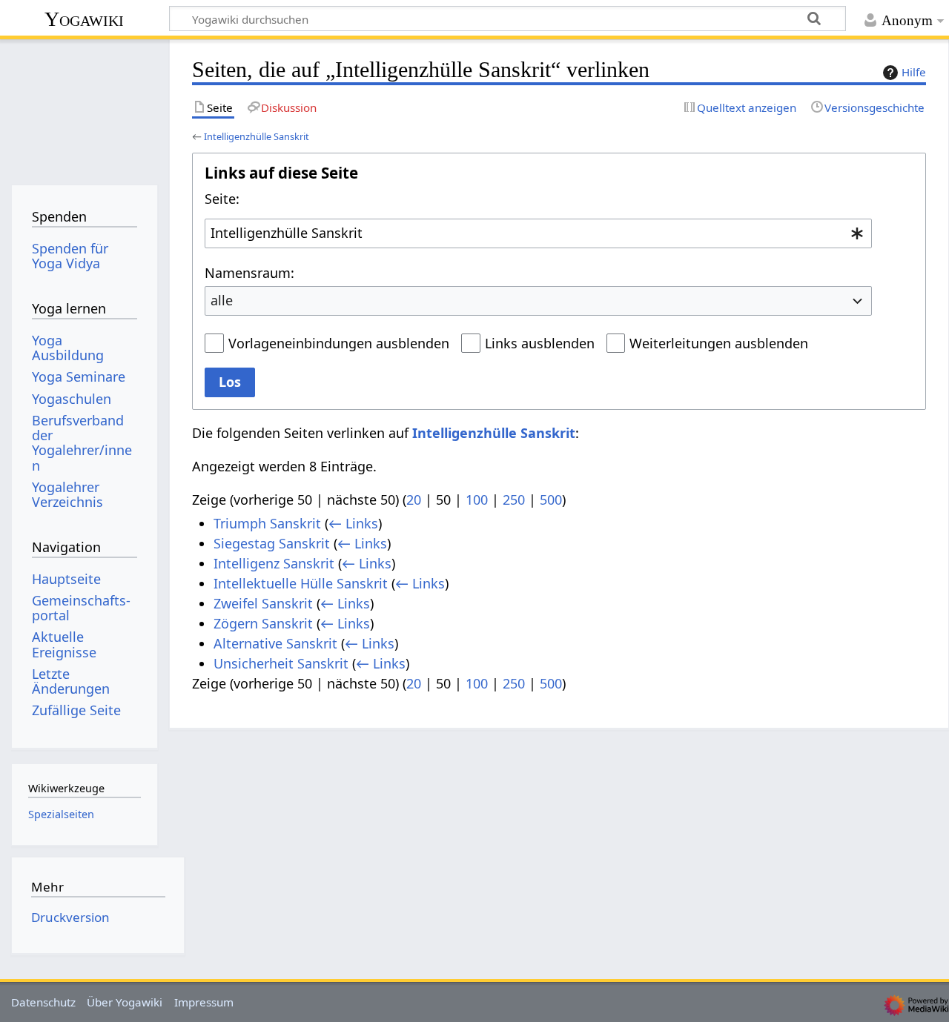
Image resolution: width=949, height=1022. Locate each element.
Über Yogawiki (124, 1002)
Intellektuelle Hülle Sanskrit (301, 583)
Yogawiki (84, 18)
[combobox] (538, 233)
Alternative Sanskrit (275, 643)
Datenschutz (43, 1002)
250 (514, 499)
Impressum (204, 1002)
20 (413, 499)
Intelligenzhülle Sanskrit (256, 136)
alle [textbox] (222, 300)
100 (477, 499)
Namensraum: (249, 273)
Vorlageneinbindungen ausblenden (338, 343)
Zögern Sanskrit (263, 623)
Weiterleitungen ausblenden (718, 343)
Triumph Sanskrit (267, 523)
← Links (353, 523)
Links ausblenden (540, 343)
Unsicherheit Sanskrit (281, 663)
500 (551, 499)
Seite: (222, 199)
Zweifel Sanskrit (263, 603)
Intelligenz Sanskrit (274, 563)
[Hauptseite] (84, 109)
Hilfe (914, 71)
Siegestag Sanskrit (272, 543)
